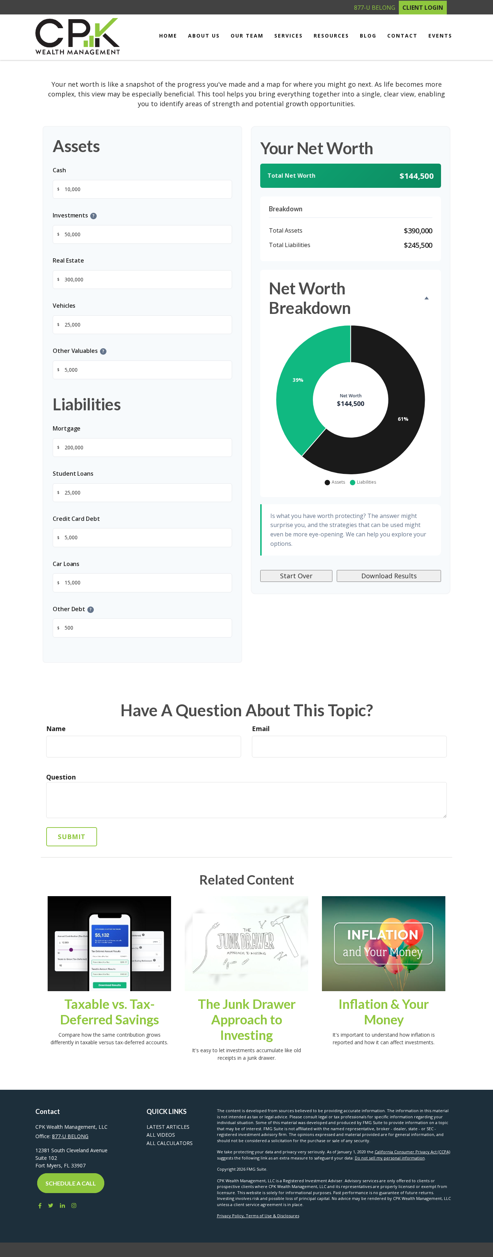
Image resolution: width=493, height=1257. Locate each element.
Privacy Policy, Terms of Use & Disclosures (258, 1215)
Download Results (389, 575)
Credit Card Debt (76, 519)
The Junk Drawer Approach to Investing (247, 1019)
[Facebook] (38, 1206)
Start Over (296, 575)
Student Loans (73, 474)
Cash (59, 170)
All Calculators (170, 1143)
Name (56, 728)
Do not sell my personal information (390, 1158)
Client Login (422, 8)
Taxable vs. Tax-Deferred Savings (109, 1011)
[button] (204, 36)
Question (61, 777)
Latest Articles (168, 1126)
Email (261, 728)
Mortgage (66, 428)
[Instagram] (74, 1205)
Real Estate (68, 260)
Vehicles (64, 306)
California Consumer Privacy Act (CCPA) (412, 1151)
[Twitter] (50, 1206)
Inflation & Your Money (384, 1011)
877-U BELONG (374, 8)
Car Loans (66, 564)
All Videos (161, 1134)
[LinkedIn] (62, 1206)
